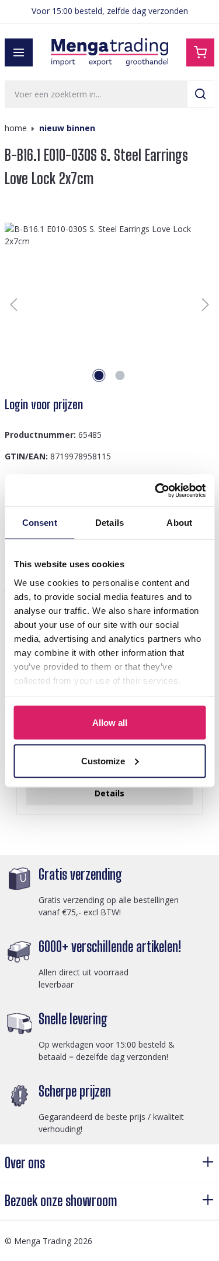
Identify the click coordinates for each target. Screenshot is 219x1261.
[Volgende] (205, 305)
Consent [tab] (39, 523)
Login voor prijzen (44, 404)
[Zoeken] (200, 94)
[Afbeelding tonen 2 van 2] (119, 375)
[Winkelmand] (200, 52)
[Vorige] (13, 305)
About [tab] (179, 523)
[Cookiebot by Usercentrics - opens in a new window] (156, 490)
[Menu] (19, 52)
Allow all (109, 723)
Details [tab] (109, 523)
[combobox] (96, 94)
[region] (109, 304)
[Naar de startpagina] (110, 52)
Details (109, 793)
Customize (103, 760)
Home (16, 128)
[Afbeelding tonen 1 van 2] (98, 375)
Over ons (25, 1162)
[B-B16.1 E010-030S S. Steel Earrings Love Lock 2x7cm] (109, 304)
